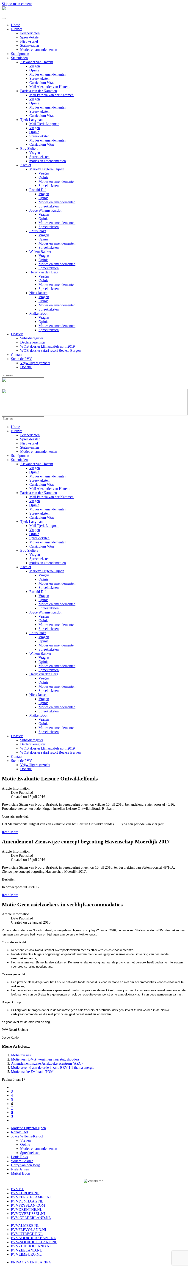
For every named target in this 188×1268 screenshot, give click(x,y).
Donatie (26, 367)
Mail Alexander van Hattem (49, 87)
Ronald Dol (37, 190)
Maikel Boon (38, 313)
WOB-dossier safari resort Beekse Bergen (50, 350)
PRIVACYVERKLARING (31, 1262)
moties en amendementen (47, 161)
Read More (10, 832)
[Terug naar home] (30, 13)
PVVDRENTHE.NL (26, 1209)
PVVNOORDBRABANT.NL (33, 1238)
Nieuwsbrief (29, 41)
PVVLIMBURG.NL (26, 1254)
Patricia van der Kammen (38, 91)
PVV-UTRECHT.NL (27, 1234)
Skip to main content (17, 4)
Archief (25, 165)
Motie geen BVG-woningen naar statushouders (45, 1059)
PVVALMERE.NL (25, 1225)
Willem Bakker (40, 252)
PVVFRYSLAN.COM (28, 1205)
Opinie (34, 70)
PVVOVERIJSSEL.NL (28, 1214)
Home (15, 25)
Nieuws (16, 29)
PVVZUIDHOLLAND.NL (31, 1246)
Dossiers (17, 334)
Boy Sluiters (29, 148)
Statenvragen (29, 45)
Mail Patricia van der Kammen (51, 95)
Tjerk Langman (31, 120)
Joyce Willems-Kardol (45, 210)
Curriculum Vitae (41, 83)
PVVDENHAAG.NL (27, 1201)
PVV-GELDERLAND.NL (31, 1218)
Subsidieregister (31, 338)
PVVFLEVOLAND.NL (29, 1230)
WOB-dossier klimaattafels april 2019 (47, 346)
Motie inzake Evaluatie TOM (32, 1072)
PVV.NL (17, 1189)
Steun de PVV (21, 359)
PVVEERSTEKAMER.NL (31, 1197)
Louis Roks (37, 231)
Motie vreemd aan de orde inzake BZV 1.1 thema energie (52, 1067)
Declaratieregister (32, 342)
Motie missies (21, 1055)
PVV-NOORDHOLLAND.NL (34, 1242)
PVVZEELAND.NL (26, 1250)
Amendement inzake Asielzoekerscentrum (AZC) (47, 1063)
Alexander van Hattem (36, 62)
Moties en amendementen (38, 50)
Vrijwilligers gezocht (35, 363)
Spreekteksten (30, 37)
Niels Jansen (38, 293)
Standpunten (20, 54)
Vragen (34, 66)
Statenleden (19, 58)
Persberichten (30, 33)
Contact (16, 355)
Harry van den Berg (43, 272)
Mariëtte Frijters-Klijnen (46, 169)
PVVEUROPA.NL (25, 1193)
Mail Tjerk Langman (44, 124)
